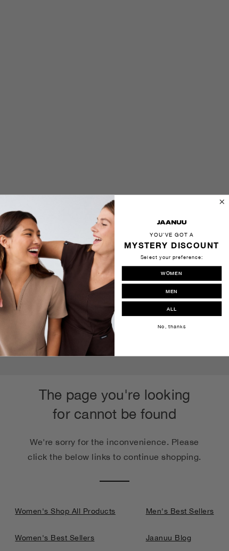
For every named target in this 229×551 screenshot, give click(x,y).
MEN (172, 291)
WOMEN (171, 273)
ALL (172, 308)
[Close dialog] (222, 202)
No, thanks (172, 326)
